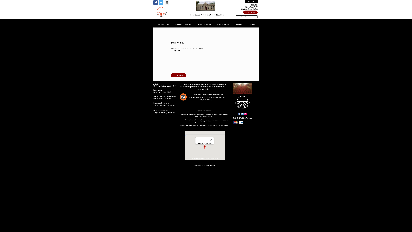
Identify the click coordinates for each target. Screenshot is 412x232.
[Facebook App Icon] (239, 114)
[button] (162, 24)
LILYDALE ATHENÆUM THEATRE (206, 15)
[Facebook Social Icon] (155, 2)
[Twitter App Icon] (242, 114)
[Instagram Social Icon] (167, 2)
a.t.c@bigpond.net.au (251, 9)
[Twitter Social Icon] (161, 2)
